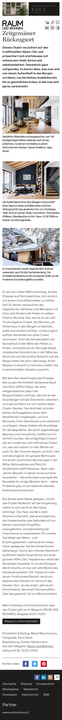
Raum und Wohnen (40, 646)
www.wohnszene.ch (15, 712)
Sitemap (26, 684)
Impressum (9, 694)
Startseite (9, 684)
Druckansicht (45, 684)
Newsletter (30, 689)
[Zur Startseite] (12, 25)
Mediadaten (10, 689)
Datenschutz (30, 694)
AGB (46, 694)
